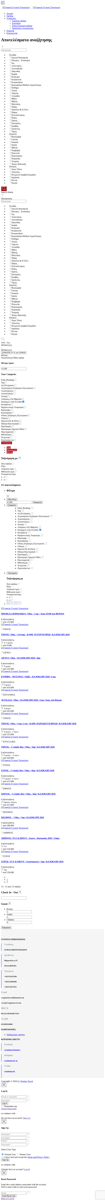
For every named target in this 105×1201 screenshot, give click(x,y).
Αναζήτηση (6, 443)
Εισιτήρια (16, 23)
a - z (3, 477)
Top (3, 382)
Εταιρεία (10, 31)
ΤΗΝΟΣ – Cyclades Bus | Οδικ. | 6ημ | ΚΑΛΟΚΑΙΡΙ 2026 (28, 747)
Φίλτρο (10, 452)
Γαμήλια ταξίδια (19, 21)
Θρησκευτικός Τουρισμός (12, 407)
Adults (9, 914)
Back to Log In (7, 1198)
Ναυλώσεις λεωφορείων (22, 28)
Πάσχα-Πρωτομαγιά (10, 423)
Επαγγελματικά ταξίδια (22, 26)
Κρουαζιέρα (6, 413)
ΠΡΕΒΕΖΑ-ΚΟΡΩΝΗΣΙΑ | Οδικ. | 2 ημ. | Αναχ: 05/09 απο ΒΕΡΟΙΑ (32, 614)
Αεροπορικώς (7, 391)
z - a (3, 479)
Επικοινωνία (12, 33)
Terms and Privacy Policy (38, 1157)
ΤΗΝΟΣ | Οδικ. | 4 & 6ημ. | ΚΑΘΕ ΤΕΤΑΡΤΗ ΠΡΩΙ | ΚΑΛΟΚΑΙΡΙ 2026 (35, 634)
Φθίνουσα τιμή (7, 471)
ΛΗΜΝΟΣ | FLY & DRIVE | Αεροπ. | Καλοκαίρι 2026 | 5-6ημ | (30, 838)
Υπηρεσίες (11, 18)
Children (10, 920)
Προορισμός (6, 198)
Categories (12, 505)
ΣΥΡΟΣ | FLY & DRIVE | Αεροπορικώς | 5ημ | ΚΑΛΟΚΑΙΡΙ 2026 (32, 861)
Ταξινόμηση (12, 450)
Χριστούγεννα (7, 440)
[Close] (4, 1085)
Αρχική (10, 13)
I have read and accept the (26, 1157)
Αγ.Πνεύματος (7, 385)
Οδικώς (4, 418)
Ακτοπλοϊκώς (7, 393)
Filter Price (12, 499)
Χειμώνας (5, 437)
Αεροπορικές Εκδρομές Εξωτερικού (17, 388)
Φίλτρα (4, 355)
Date (9, 447)
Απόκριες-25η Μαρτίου (11, 399)
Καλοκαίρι (5, 410)
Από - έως (5, 342)
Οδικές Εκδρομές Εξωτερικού (14, 415)
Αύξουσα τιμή (7, 469)
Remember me (10, 1106)
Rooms (10, 909)
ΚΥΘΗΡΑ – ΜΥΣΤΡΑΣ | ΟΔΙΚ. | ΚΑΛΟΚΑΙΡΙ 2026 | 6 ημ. (28, 677)
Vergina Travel (26, 1081)
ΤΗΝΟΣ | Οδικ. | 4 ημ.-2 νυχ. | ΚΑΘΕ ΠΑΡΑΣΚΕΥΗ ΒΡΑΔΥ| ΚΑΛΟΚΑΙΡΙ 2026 (38, 723)
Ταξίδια (10, 16)
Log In (27, 1169)
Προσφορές (6, 426)
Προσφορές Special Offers (12, 429)
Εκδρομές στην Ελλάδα (11, 402)
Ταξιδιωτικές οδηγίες (16, 1034)
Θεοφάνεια (6, 404)
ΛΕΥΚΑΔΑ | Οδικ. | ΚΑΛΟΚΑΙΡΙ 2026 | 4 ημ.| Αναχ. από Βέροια (31, 700)
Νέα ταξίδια (6, 464)
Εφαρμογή (37, 502)
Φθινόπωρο (6, 434)
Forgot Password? (9, 1109)
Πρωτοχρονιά (7, 432)
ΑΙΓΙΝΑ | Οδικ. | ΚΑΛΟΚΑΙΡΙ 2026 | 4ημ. (21, 658)
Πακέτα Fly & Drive (10, 421)
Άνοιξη (4, 396)
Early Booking (7, 380)
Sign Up (26, 1118)
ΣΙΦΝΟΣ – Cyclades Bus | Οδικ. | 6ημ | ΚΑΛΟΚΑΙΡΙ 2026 (28, 794)
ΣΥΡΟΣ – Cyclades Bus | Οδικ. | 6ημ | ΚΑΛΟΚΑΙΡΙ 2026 (27, 770)
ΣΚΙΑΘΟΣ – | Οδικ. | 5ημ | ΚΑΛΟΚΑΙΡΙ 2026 (22, 817)
